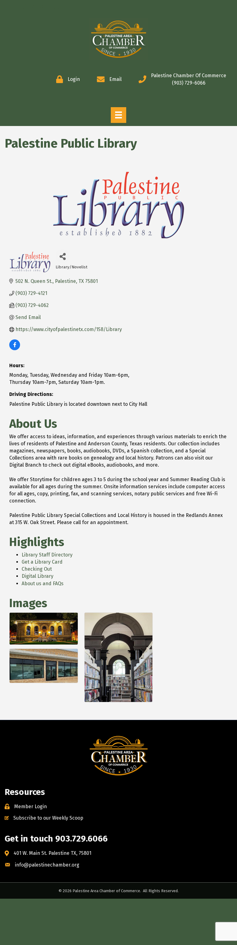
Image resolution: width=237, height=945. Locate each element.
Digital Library (37, 576)
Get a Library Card (42, 562)
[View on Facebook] (14, 348)
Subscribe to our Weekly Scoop (48, 818)
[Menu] (118, 115)
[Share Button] (62, 256)
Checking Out (37, 569)
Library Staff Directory (47, 555)
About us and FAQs (43, 583)
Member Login (30, 806)
